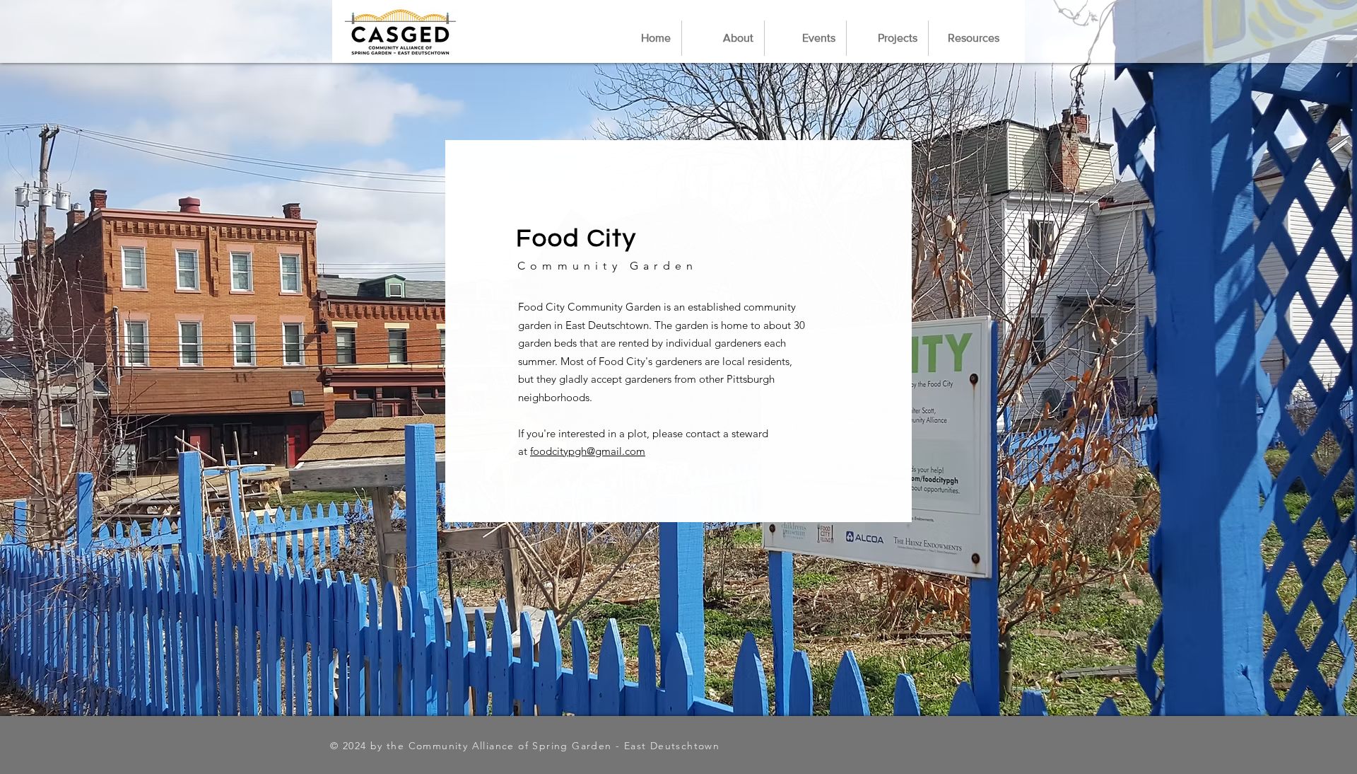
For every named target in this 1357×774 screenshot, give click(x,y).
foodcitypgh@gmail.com (587, 451)
